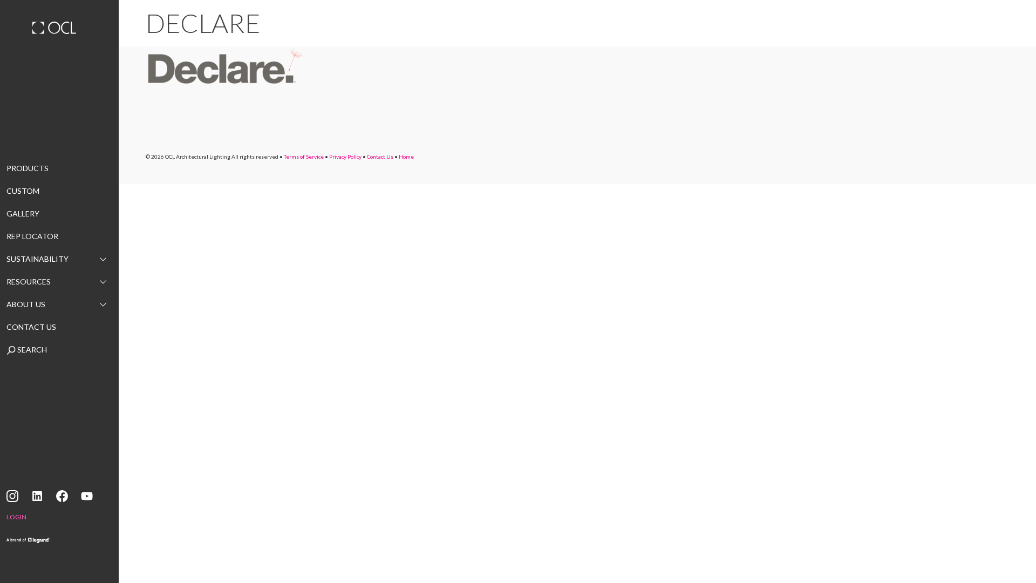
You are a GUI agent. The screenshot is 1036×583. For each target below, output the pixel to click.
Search (31, 349)
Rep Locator (32, 236)
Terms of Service (304, 156)
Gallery (22, 213)
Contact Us (31, 326)
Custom (22, 190)
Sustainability (37, 258)
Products (27, 168)
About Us (25, 304)
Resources (28, 281)
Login (16, 517)
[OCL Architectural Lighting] (59, 29)
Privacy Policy (345, 156)
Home (406, 156)
